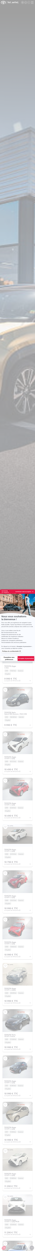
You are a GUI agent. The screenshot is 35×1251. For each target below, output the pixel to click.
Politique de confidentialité (10, 651)
